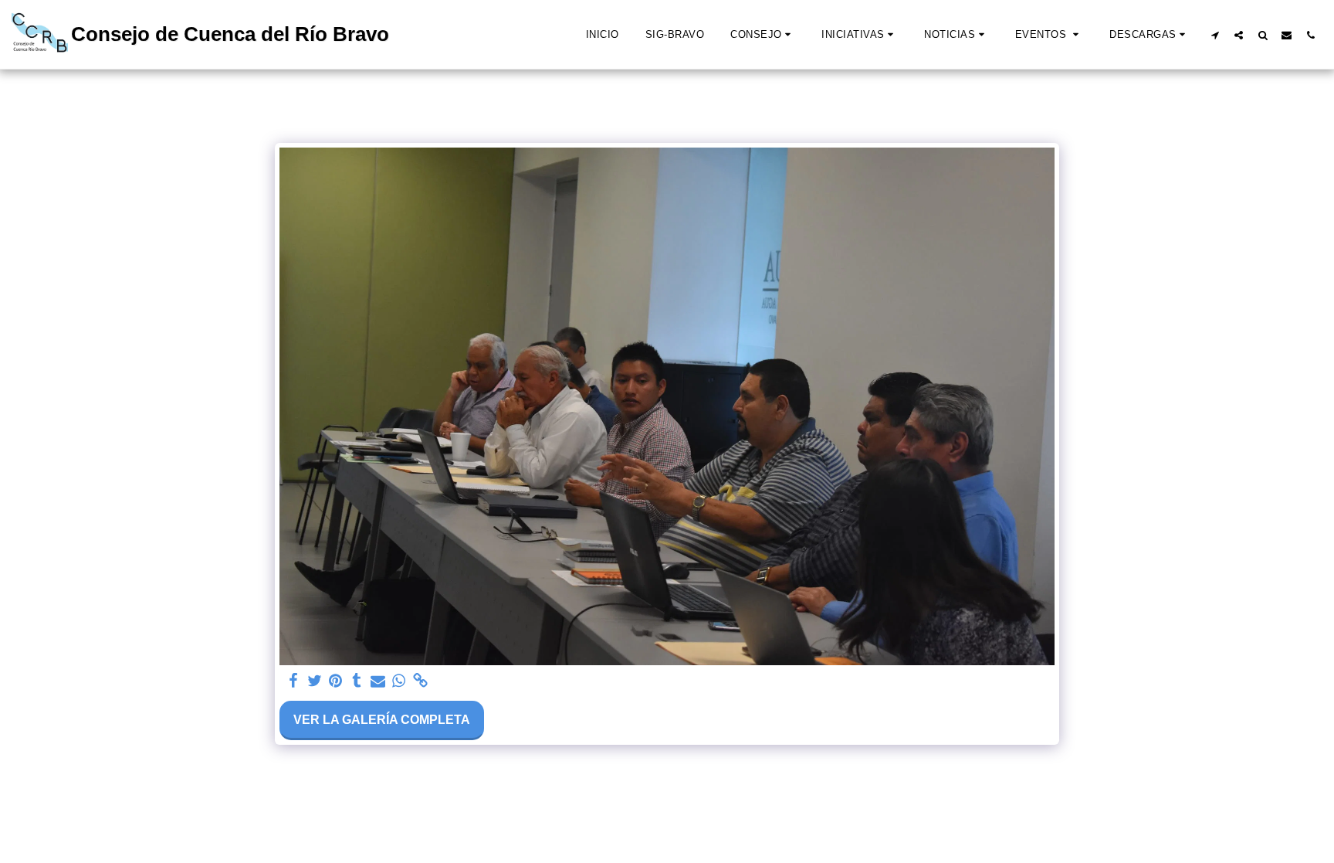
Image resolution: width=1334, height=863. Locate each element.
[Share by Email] (378, 681)
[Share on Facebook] (293, 681)
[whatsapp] (399, 681)
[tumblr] (356, 681)
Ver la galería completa (381, 719)
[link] (420, 681)
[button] (763, 35)
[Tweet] (314, 681)
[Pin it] (336, 681)
